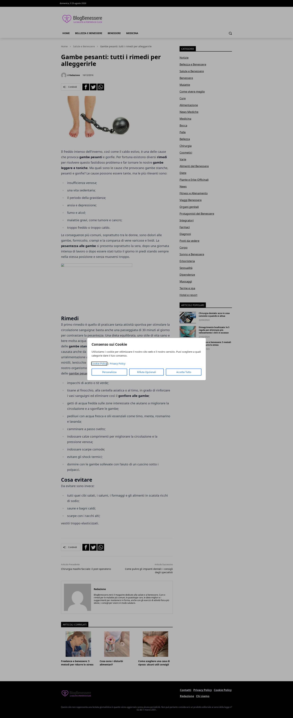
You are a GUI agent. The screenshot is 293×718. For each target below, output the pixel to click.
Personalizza (109, 372)
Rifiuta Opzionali (146, 372)
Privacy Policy (117, 363)
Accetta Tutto (183, 372)
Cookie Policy (99, 363)
